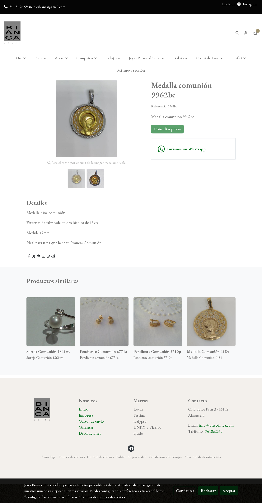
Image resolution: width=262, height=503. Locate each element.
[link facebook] (131, 448)
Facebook (228, 4)
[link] (12, 32)
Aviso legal (48, 457)
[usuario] (246, 33)
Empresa (86, 415)
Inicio (83, 409)
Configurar (185, 490)
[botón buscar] (237, 33)
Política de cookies (72, 457)
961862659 (213, 431)
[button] (21, 58)
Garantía (86, 427)
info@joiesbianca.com (216, 425)
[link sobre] (49, 409)
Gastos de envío (91, 421)
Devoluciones (90, 433)
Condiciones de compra (166, 457)
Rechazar (208, 490)
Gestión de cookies (100, 457)
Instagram (249, 4)
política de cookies (112, 497)
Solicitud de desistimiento (203, 457)
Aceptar (228, 490)
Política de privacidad (131, 457)
